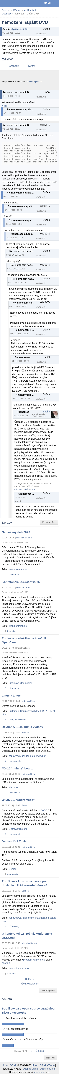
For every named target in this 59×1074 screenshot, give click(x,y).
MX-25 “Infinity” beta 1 (17, 768)
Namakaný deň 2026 (16, 532)
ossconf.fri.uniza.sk (19, 968)
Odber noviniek (48, 1069)
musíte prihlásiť (35, 81)
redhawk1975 (28, 701)
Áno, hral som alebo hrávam (20, 1018)
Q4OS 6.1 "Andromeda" (18, 799)
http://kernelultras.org (24, 489)
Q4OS (44, 810)
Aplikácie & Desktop (23, 29)
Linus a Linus (11, 695)
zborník (6, 963)
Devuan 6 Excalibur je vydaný (22, 726)
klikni (4, 105)
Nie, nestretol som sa (16, 1029)
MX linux (13, 787)
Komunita (14, 574)
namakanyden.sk (18, 569)
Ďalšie (28, 979)
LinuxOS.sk (12, 3)
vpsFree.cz (40, 1072)
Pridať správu (48, 522)
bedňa (46, 411)
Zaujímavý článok (18, 719)
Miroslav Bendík (24, 537)
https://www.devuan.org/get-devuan (27, 756)
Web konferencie (18, 626)
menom (25, 732)
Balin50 (25, 891)
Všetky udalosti (28, 983)
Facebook (13, 66)
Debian (12, 869)
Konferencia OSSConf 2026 (21, 581)
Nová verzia (15, 761)
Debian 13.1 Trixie (14, 841)
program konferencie (34, 959)
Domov (6, 10)
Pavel (24, 805)
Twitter (31, 66)
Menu (47, 3)
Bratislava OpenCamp (20, 683)
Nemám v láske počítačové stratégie (24, 1039)
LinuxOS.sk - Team (44, 1065)
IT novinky (15, 926)
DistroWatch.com (18, 829)
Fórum (16, 10)
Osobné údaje (30, 1069)
